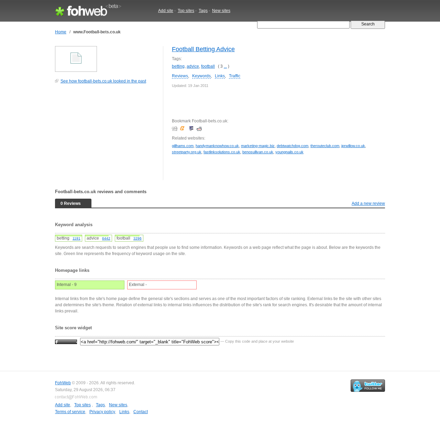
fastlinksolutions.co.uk (222, 152)
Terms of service (70, 411)
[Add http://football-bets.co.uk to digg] (175, 128)
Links (220, 76)
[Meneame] (183, 128)
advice (193, 66)
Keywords (201, 76)
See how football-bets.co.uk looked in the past (103, 81)
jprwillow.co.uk (353, 146)
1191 (76, 238)
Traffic (234, 76)
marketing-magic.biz (258, 146)
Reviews (180, 76)
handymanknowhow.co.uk (217, 146)
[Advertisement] (106, 135)
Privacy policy (102, 411)
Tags (203, 10)
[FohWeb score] (66, 341)
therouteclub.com (324, 146)
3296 (137, 238)
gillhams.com (183, 146)
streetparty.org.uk (186, 152)
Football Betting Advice (203, 49)
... (225, 66)
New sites (221, 10)
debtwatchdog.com (292, 146)
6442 (106, 238)
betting (178, 66)
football (208, 66)
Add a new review (368, 203)
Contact (140, 411)
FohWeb (63, 382)
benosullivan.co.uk (257, 152)
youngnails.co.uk (289, 152)
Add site (165, 10)
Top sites (186, 10)
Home (60, 32)
